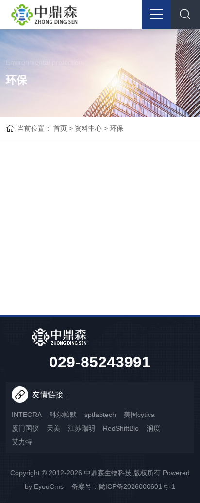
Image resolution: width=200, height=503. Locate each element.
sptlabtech (100, 414)
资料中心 (88, 128)
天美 (53, 428)
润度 (153, 428)
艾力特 (22, 442)
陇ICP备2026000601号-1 (137, 486)
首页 (60, 128)
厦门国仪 (25, 428)
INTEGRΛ (27, 414)
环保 (116, 128)
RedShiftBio (121, 428)
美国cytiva (139, 414)
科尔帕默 (63, 414)
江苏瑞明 (81, 428)
